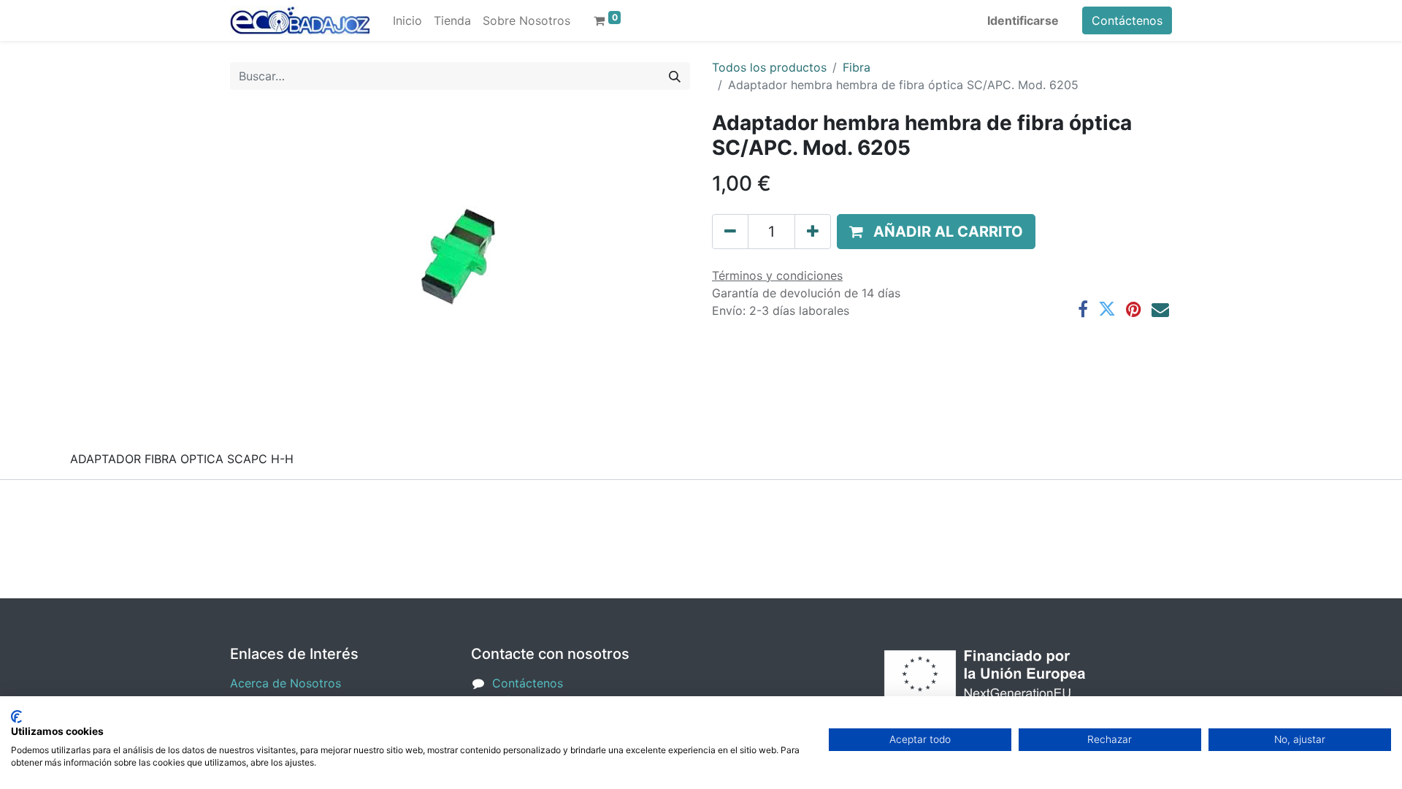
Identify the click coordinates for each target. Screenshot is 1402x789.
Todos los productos (769, 67)
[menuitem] (407, 20)
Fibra (856, 67)
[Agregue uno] (812, 231)
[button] (936, 231)
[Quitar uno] (730, 231)
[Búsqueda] (674, 76)
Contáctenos (1127, 20)
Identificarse (1023, 20)
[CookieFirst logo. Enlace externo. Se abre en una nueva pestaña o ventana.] (16, 716)
